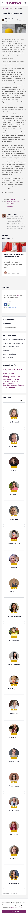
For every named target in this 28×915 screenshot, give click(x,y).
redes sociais (6, 385)
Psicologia (12, 199)
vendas (12, 388)
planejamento (8, 384)
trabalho (5, 388)
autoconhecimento (13, 369)
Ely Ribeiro (14, 470)
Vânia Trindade (14, 737)
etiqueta (13, 377)
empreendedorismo (8, 373)
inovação (7, 379)
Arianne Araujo (9, 18)
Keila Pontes (14, 859)
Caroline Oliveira (14, 762)
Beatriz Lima (14, 834)
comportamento (6, 372)
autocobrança (16, 201)
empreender (18, 375)
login (18, 295)
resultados (14, 385)
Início (3, 8)
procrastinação (10, 205)
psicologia (17, 383)
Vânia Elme (14, 567)
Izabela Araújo (14, 883)
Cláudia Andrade (14, 422)
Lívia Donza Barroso (13, 665)
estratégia (6, 377)
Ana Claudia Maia (14, 543)
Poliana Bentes (14, 640)
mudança (13, 381)
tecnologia (21, 385)
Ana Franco (14, 519)
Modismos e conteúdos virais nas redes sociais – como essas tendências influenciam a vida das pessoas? (13, 345)
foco (18, 377)
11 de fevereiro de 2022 (13, 273)
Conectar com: (8, 302)
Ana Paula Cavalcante (14, 616)
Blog (6, 8)
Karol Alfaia (14, 495)
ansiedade (9, 201)
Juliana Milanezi (14, 446)
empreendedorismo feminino (9, 375)
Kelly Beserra (14, 592)
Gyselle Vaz (14, 713)
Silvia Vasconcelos (14, 689)
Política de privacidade (17, 907)
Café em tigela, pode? (8, 357)
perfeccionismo (10, 203)
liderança (15, 379)
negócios (19, 381)
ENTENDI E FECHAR (14, 911)
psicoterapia (10, 206)
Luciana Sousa (14, 810)
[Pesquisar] (25, 3)
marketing (6, 381)
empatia (12, 372)
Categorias (7, 323)
